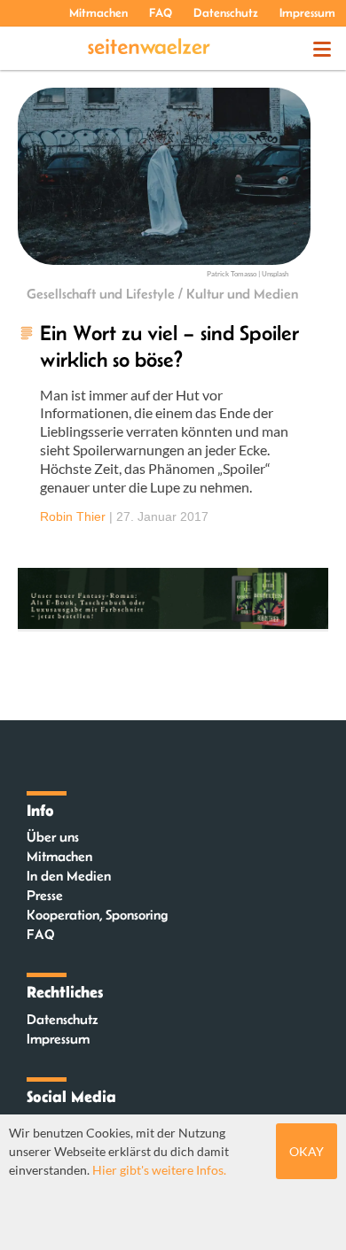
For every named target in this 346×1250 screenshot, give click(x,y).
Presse (45, 895)
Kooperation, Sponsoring (97, 914)
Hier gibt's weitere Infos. (159, 1169)
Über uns (53, 836)
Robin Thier (73, 516)
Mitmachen (98, 12)
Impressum (307, 12)
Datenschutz (225, 12)
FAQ (160, 12)
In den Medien (69, 875)
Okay (306, 1151)
